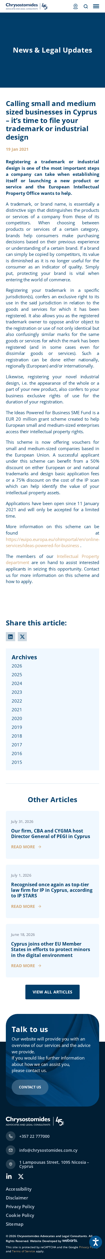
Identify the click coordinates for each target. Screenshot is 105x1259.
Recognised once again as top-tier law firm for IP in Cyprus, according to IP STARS (51, 890)
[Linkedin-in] (9, 1176)
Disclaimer (17, 1198)
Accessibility (19, 1189)
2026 (17, 666)
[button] (10, 636)
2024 (17, 683)
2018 (17, 736)
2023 (17, 692)
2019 (17, 727)
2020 (17, 718)
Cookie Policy (20, 1215)
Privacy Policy (20, 1206)
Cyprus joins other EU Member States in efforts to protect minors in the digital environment (50, 949)
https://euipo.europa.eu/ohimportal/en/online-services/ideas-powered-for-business (52, 542)
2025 (17, 674)
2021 (17, 709)
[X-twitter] (21, 1176)
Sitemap (14, 1224)
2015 (17, 762)
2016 (17, 753)
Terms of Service (23, 1251)
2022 (17, 701)
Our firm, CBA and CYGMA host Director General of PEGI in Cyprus (50, 834)
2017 (17, 745)
